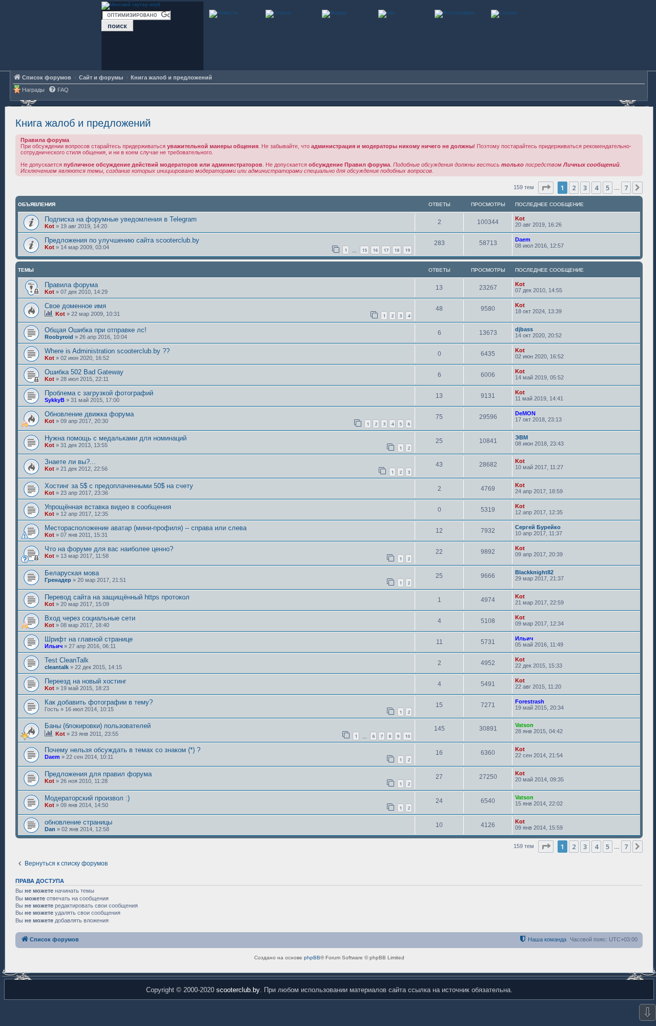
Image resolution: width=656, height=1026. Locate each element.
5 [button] (607, 187)
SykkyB (55, 400)
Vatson (524, 725)
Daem (522, 239)
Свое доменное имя (75, 306)
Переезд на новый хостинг (86, 681)
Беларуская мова (72, 573)
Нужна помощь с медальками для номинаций (116, 438)
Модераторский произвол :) (87, 798)
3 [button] (585, 187)
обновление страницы (78, 822)
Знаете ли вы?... (70, 462)
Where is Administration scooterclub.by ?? (107, 351)
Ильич (54, 646)
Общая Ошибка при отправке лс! (96, 330)
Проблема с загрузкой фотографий (99, 393)
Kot (49, 226)
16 (375, 250)
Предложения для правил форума (98, 774)
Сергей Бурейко (538, 527)
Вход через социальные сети (90, 618)
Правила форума (71, 285)
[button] (546, 188)
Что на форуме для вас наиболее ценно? (109, 549)
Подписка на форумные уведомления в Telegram (121, 219)
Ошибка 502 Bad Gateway (84, 372)
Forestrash (529, 701)
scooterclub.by (238, 990)
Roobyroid (59, 337)
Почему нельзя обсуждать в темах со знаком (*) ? (122, 750)
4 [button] (596, 187)
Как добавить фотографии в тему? (99, 702)
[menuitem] (58, 90)
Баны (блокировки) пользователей (98, 726)
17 (385, 250)
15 (364, 250)
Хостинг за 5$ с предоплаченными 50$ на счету (119, 486)
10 (407, 736)
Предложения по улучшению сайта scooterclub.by (122, 240)
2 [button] (574, 187)
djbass (524, 329)
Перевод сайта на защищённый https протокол (117, 597)
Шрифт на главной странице (89, 639)
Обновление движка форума (89, 414)
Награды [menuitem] (33, 90)
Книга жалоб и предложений (83, 123)
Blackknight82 (534, 572)
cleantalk (57, 667)
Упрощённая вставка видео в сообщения (108, 507)
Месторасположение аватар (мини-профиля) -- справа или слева (146, 528)
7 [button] (626, 187)
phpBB (312, 957)
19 (407, 250)
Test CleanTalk (67, 660)
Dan (50, 829)
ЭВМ (521, 437)
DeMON (525, 413)
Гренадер (58, 580)
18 (396, 250)
